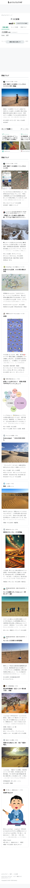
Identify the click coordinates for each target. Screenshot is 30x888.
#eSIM (21, 258)
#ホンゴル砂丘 (21, 120)
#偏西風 (16, 522)
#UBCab (5, 260)
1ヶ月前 (24, 213)
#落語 (21, 842)
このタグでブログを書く (22, 23)
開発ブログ (19, 876)
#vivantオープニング (8, 476)
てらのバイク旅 (9, 81)
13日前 (15, 81)
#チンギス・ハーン (16, 781)
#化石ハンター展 (11, 727)
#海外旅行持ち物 (7, 258)
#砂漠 (23, 428)
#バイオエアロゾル (8, 679)
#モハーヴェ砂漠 (7, 428)
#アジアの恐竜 (22, 733)
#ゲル (10, 260)
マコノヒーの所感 (10, 435)
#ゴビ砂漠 (6, 120)
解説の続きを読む (14, 42)
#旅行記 (23, 581)
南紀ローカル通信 (10, 740)
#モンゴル (11, 581)
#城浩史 (5, 581)
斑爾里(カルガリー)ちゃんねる (13, 313)
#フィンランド (20, 372)
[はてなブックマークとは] (11, 129)
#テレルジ (6, 256)
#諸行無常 (12, 365)
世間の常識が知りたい (11, 379)
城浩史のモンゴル (10, 529)
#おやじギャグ (18, 844)
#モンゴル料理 (16, 470)
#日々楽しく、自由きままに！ (11, 842)
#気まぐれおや (7, 840)
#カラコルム (13, 256)
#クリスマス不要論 (19, 368)
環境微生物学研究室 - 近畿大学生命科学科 (15, 588)
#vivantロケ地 (13, 474)
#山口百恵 (6, 365)
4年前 (16, 740)
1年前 (18, 379)
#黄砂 (4, 522)
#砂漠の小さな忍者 (8, 306)
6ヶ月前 (22, 267)
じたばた (8, 483)
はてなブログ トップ (7, 15)
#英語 (25, 306)
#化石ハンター (7, 733)
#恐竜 (4, 727)
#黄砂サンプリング (15, 630)
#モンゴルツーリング (8, 203)
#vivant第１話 (21, 474)
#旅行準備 (16, 258)
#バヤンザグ (13, 120)
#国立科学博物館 (7, 729)
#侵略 (11, 783)
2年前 (16, 529)
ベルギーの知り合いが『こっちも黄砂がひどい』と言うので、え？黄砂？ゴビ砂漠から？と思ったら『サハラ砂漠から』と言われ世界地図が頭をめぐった (9, 138)
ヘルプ (14, 876)
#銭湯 (17, 365)
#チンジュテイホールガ (19, 472)
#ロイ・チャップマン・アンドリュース (13, 731)
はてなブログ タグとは (7, 876)
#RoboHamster (18, 306)
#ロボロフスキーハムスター (10, 304)
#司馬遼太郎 (6, 781)
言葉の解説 (5, 27)
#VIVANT (5, 122)
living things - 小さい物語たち (13, 267)
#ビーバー (12, 372)
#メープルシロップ (8, 368)
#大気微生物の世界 (15, 677)
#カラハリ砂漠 (17, 428)
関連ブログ (23, 27)
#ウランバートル (16, 253)
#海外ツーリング (13, 205)
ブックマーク (5, 134)
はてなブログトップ (6, 877)
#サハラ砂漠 (6, 426)
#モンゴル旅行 (7, 253)
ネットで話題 (14, 27)
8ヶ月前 (22, 313)
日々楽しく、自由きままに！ (12, 790)
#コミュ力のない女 (19, 370)
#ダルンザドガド (7, 472)
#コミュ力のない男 (8, 370)
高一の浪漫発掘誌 (10, 686)
